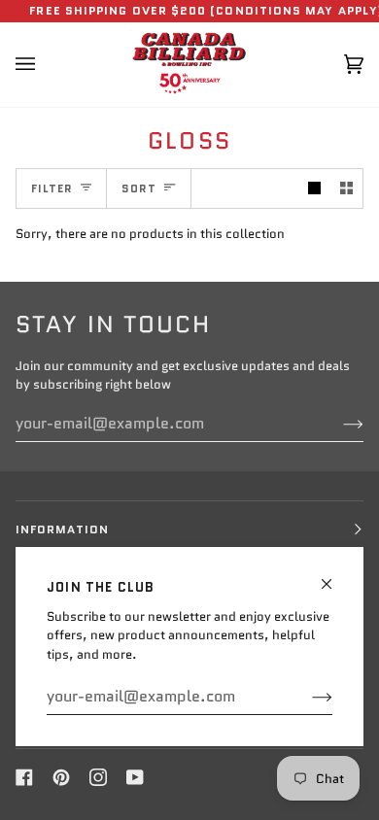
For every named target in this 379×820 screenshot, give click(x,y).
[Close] (334, 575)
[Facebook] (24, 777)
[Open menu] (45, 64)
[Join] (306, 696)
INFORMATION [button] (62, 529)
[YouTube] (135, 777)
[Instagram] (98, 777)
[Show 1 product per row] (314, 189)
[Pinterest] (61, 777)
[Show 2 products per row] (346, 189)
